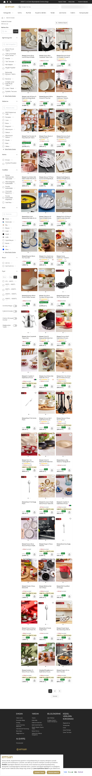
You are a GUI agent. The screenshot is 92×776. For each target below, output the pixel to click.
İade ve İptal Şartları (37, 725)
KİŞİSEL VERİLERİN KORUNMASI (68, 716)
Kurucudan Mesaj (20, 720)
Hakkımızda (19, 718)
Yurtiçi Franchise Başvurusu (20, 725)
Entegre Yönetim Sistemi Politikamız (52, 721)
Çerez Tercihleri (67, 732)
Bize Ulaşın (19, 731)
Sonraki (55, 696)
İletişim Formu (35, 731)
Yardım (34, 718)
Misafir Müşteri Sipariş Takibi (37, 728)
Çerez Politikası (67, 730)
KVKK (64, 728)
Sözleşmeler (66, 725)
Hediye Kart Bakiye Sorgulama (37, 734)
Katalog (18, 722)
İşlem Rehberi (50, 718)
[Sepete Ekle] (34, 681)
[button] (28, 666)
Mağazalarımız (20, 733)
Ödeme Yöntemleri (37, 722)
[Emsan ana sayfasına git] (21, 749)
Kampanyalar (19, 743)
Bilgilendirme (66, 723)
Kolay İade (34, 720)
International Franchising (22, 729)
